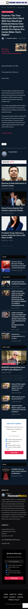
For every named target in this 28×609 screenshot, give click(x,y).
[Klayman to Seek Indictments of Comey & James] (14, 174)
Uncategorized (7, 12)
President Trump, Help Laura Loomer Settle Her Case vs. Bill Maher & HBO (13, 235)
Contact (12, 597)
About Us (13, 594)
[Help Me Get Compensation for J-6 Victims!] (6, 336)
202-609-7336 (5, 543)
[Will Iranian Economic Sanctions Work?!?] (6, 399)
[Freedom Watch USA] (17, 2)
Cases (5, 597)
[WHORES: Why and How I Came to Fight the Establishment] (6, 474)
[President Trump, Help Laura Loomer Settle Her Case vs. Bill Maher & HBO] (14, 223)
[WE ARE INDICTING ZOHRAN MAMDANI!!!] (6, 284)
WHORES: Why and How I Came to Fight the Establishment (19, 471)
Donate (20, 597)
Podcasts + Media (8, 364)
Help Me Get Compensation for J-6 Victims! (18, 336)
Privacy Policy (14, 599)
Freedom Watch (12, 38)
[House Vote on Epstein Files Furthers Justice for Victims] (14, 198)
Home (6, 594)
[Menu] (3, 2)
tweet (4, 144)
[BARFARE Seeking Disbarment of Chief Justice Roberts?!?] (14, 358)
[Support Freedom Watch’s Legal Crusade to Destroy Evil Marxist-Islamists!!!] (6, 407)
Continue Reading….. (7, 133)
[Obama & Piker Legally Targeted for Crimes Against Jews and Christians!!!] (6, 386)
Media (20, 594)
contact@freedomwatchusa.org (11, 539)
